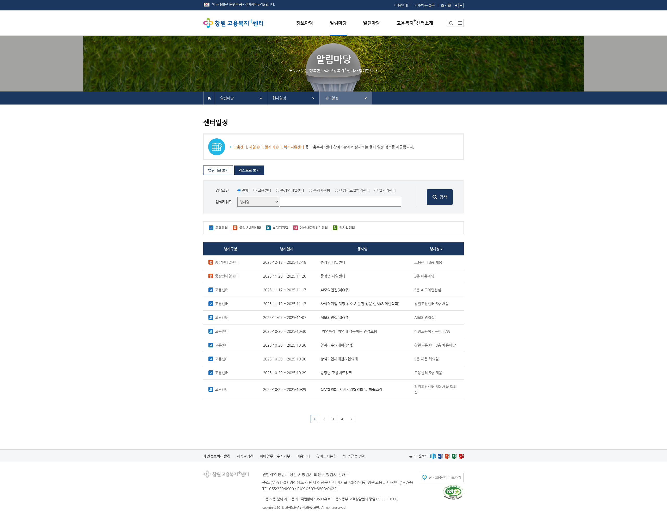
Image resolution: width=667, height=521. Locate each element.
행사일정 (279, 98)
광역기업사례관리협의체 (339, 359)
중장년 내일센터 (332, 262)
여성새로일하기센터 (354, 190)
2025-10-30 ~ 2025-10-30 (284, 331)
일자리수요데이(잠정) (337, 345)
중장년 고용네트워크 (336, 373)
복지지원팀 (321, 190)
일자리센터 (387, 190)
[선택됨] (338, 27)
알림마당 (227, 98)
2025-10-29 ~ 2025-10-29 (284, 373)
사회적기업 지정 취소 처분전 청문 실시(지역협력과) (359, 304)
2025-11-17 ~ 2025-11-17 (284, 290)
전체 (245, 190)
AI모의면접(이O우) (335, 290)
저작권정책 (245, 456)
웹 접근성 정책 (354, 456)
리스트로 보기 (249, 170)
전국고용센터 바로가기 (445, 477)
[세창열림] (453, 492)
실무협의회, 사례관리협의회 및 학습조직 (351, 389)
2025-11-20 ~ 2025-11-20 (284, 276)
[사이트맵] (460, 23)
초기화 (446, 5)
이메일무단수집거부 (275, 456)
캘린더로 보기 (218, 170)
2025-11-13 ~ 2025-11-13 (284, 304)
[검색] (440, 197)
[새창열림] (433, 456)
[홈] (209, 97)
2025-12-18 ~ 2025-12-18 (284, 262)
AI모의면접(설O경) (335, 317)
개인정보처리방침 (216, 456)
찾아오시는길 (326, 456)
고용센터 (264, 190)
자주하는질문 (424, 5)
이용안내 (401, 5)
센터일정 (331, 98)
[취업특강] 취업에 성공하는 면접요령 (348, 331)
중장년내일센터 (292, 190)
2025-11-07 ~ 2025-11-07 (284, 317)
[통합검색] (451, 23)
